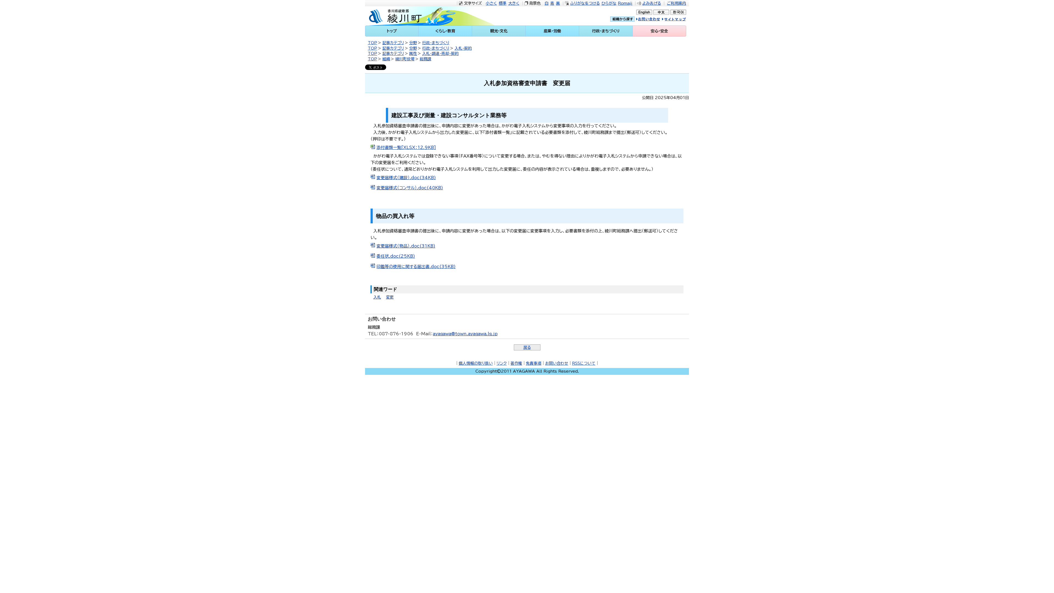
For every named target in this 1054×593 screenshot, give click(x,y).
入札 (377, 297)
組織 (386, 59)
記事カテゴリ (393, 43)
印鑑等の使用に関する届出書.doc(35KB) (416, 267)
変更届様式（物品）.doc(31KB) (406, 246)
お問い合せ (653, 20)
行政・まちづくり (435, 43)
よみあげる (651, 3)
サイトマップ (679, 20)
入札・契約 (463, 48)
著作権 (516, 363)
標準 (502, 3)
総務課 (425, 59)
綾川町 (412, 16)
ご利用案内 (676, 3)
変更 (390, 297)
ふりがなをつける (585, 3)
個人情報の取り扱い (476, 363)
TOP (372, 43)
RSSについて (583, 363)
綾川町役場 (404, 59)
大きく (513, 3)
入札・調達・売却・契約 (440, 53)
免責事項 (533, 363)
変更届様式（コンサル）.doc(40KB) (410, 188)
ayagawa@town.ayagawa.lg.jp (465, 334)
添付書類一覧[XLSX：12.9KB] (406, 147)
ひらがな (608, 3)
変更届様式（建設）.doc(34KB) (406, 178)
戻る (527, 347)
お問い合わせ (556, 363)
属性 (413, 53)
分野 (413, 43)
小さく (491, 3)
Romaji (625, 3)
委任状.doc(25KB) (396, 256)
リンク (502, 363)
